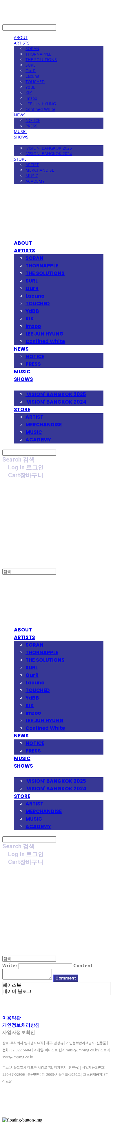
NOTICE (32, 120)
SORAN (32, 48)
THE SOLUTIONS (41, 59)
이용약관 (11, 1017)
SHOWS (21, 137)
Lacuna (32, 76)
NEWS (19, 115)
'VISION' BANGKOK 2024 (48, 153)
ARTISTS (22, 43)
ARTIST (32, 164)
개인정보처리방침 (21, 1025)
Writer (9, 965)
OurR (30, 70)
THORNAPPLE (38, 54)
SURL (30, 65)
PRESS (31, 126)
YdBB (30, 87)
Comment (65, 978)
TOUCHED (35, 81)
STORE (20, 159)
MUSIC (20, 131)
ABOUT (21, 37)
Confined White (40, 109)
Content (83, 965)
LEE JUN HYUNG (40, 104)
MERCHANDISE (39, 170)
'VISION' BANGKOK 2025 (48, 148)
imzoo (31, 98)
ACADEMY (35, 181)
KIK (28, 92)
